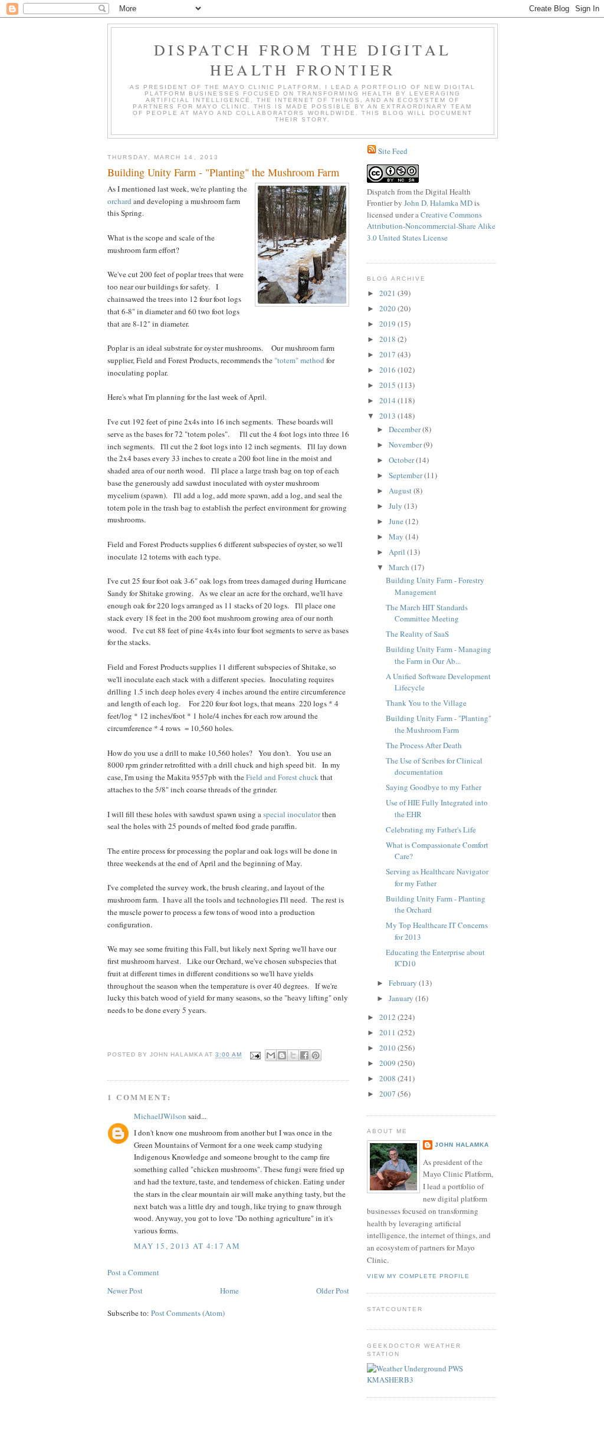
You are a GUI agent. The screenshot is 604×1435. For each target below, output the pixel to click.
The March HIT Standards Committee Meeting (427, 613)
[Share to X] (293, 1055)
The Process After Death (424, 745)
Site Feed (393, 151)
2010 (388, 1047)
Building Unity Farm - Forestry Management (435, 586)
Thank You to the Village (426, 702)
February (404, 982)
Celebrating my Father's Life (431, 829)
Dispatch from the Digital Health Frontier (302, 60)
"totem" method (299, 360)
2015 (388, 385)
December (405, 429)
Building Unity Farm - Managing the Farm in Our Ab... (438, 655)
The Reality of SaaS (417, 633)
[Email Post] (255, 1055)
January (402, 998)
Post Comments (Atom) (188, 1313)
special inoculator (291, 814)
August (401, 490)
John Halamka (462, 1144)
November (406, 444)
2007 (388, 1093)
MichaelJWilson (160, 1116)
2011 (388, 1032)
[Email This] (271, 1055)
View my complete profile (418, 1276)
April (398, 552)
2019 (388, 323)
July (396, 506)
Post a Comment (133, 1272)
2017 (388, 354)
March (400, 567)
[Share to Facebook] (304, 1055)
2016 (388, 369)
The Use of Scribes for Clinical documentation (434, 766)
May (397, 536)
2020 (388, 308)
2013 (388, 415)
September (406, 475)
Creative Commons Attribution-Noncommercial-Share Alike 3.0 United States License (431, 226)
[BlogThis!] (282, 1055)
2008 (388, 1078)
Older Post (332, 1290)
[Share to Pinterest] (315, 1055)
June (397, 521)
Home (229, 1290)
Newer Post (125, 1290)
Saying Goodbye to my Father (433, 787)
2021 (388, 293)
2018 (388, 339)
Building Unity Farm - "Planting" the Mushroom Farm (438, 724)
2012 (388, 1017)
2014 (388, 400)
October (402, 460)
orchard (119, 201)
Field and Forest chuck (282, 777)
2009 (388, 1063)
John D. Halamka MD (438, 203)
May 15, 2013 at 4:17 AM (187, 1245)
